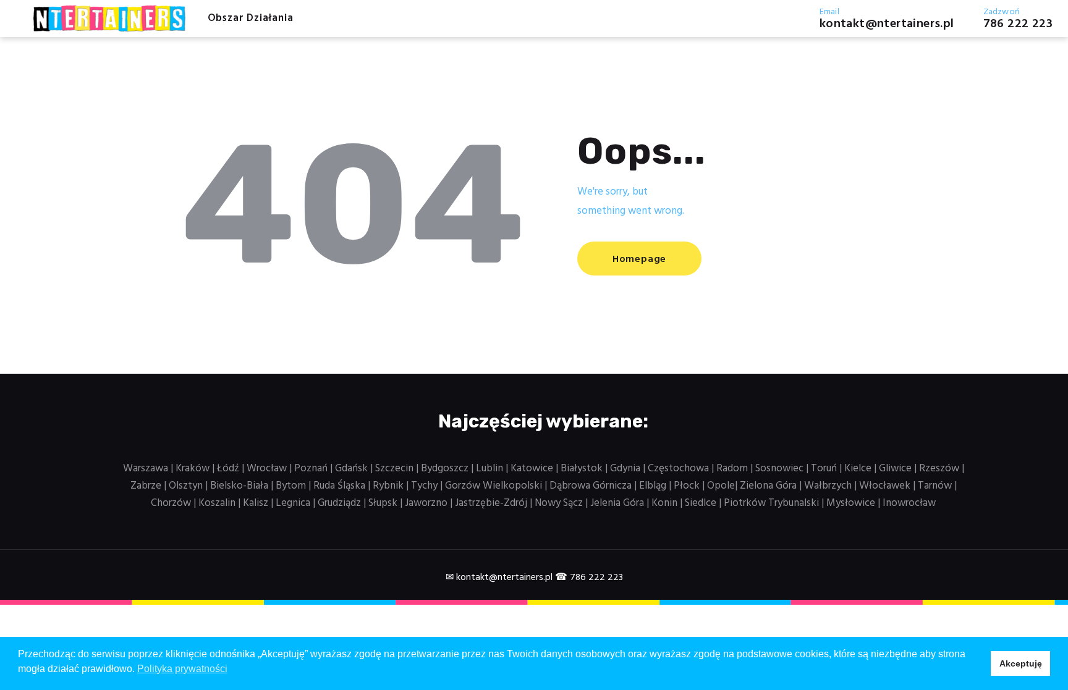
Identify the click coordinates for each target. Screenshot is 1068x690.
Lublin (489, 468)
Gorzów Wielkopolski (493, 486)
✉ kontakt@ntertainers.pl (499, 578)
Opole (721, 486)
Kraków (193, 468)
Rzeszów (939, 468)
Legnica (293, 503)
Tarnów (935, 486)
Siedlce (700, 503)
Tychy (424, 486)
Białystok (582, 468)
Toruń (824, 468)
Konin (664, 503)
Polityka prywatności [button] (182, 668)
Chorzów (171, 503)
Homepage (639, 259)
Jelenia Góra (617, 503)
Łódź (228, 468)
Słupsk (382, 503)
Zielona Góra (768, 486)
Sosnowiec (779, 468)
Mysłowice (850, 503)
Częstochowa (678, 468)
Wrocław (267, 468)
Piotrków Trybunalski (771, 503)
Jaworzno (426, 503)
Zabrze (145, 486)
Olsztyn (186, 486)
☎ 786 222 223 (589, 578)
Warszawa (145, 468)
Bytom (291, 486)
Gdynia (625, 468)
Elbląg (652, 486)
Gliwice (895, 468)
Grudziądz (339, 503)
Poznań (311, 468)
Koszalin (216, 503)
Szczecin (394, 468)
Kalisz (255, 503)
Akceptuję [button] (1020, 663)
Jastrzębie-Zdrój (491, 503)
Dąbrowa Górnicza (590, 486)
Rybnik (388, 486)
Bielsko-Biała (239, 486)
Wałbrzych (828, 486)
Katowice (532, 468)
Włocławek (884, 486)
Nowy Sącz (559, 503)
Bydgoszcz (444, 468)
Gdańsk (351, 468)
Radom (732, 468)
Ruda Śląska (339, 486)
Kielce (857, 468)
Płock (687, 486)
